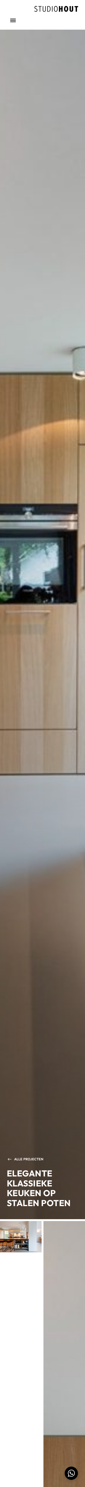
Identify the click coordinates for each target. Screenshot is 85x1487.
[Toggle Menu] (13, 20)
